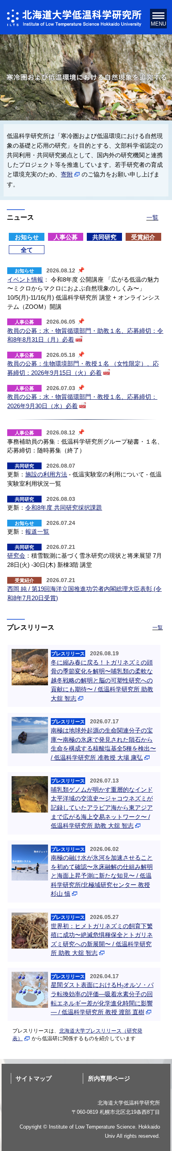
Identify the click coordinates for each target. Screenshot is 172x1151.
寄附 (67, 174)
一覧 (152, 217)
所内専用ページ (109, 1078)
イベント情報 (25, 279)
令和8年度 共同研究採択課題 (63, 507)
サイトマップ (34, 1078)
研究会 (16, 555)
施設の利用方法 (46, 474)
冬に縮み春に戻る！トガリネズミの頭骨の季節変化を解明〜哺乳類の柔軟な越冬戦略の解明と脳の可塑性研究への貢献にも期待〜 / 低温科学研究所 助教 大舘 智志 (102, 680)
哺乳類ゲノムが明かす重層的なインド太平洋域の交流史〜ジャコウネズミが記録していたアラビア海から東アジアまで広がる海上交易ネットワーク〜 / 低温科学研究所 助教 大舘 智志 (102, 807)
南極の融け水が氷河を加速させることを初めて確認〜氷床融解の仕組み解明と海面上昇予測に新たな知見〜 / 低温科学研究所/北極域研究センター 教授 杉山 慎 (102, 875)
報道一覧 (37, 531)
